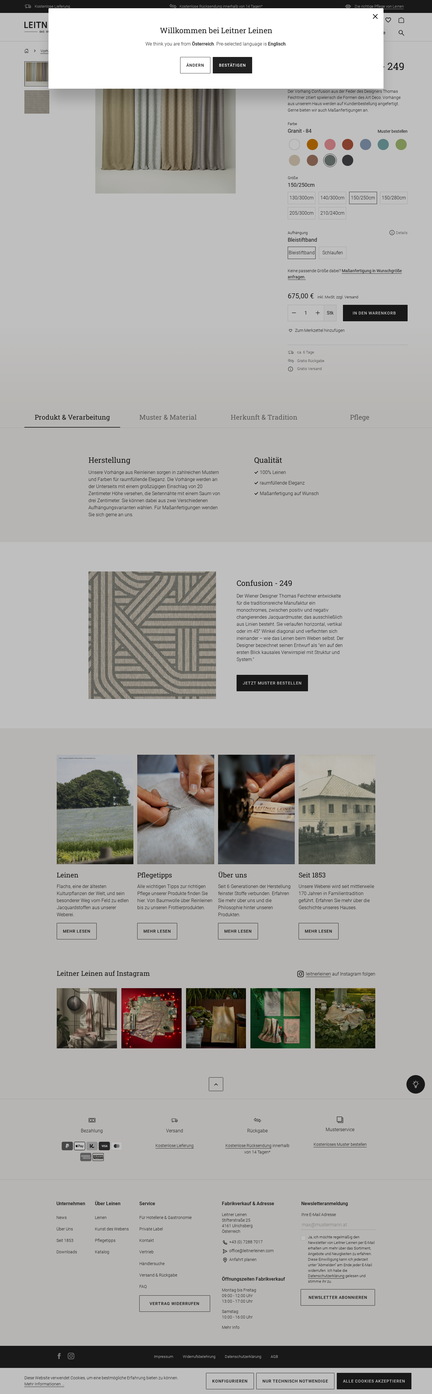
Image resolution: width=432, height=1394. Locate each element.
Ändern (195, 65)
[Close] (375, 16)
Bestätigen (232, 65)
